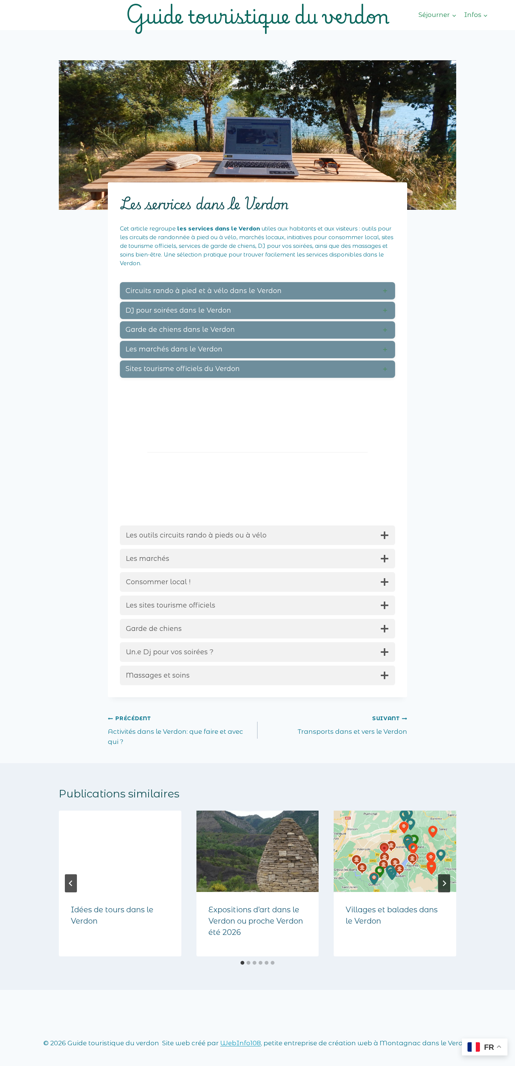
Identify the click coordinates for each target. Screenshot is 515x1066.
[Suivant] (444, 883)
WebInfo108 (240, 1043)
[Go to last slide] (71, 883)
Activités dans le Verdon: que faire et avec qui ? (175, 730)
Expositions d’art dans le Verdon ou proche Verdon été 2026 (255, 921)
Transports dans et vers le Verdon (352, 725)
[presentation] (120, 851)
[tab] (242, 963)
